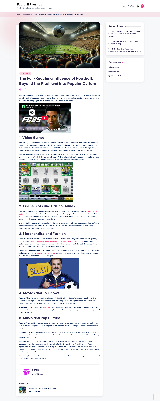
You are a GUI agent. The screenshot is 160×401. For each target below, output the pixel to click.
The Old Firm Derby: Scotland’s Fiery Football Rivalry (123, 42)
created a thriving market (45, 253)
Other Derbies (113, 71)
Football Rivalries (29, 4)
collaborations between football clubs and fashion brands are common (57, 241)
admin (35, 369)
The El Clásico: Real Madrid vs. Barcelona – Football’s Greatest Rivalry (124, 50)
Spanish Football (114, 76)
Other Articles (25, 73)
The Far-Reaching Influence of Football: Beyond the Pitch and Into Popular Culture (124, 33)
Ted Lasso (46, 307)
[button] (37, 374)
